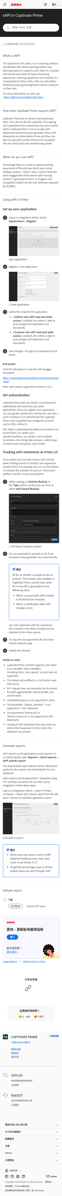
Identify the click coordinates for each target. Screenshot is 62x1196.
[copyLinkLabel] (28, 990)
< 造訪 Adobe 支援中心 (21, 1042)
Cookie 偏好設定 (22, 1186)
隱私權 (48, 1182)
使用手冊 (15, 1056)
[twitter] (17, 1176)
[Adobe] (16, 4)
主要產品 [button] (9, 1160)
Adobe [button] (8, 1153)
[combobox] (31, 28)
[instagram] (12, 1176)
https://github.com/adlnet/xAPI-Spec (23, 97)
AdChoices (39, 1190)
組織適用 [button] (9, 1138)
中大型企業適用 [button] (13, 1131)
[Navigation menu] (5, 4)
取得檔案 (15, 906)
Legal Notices (10, 961)
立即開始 (15, 1104)
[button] (45, 4)
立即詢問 (15, 1084)
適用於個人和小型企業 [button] (16, 1124)
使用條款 (9, 1186)
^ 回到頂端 (54, 1035)
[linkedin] (23, 1176)
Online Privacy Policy (34, 961)
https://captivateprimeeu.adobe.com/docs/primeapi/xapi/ (31, 379)
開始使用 (15, 1052)
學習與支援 (16, 1049)
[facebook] (6, 1176)
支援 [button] (7, 1146)
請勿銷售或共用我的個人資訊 (17, 1190)
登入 (54, 4)
